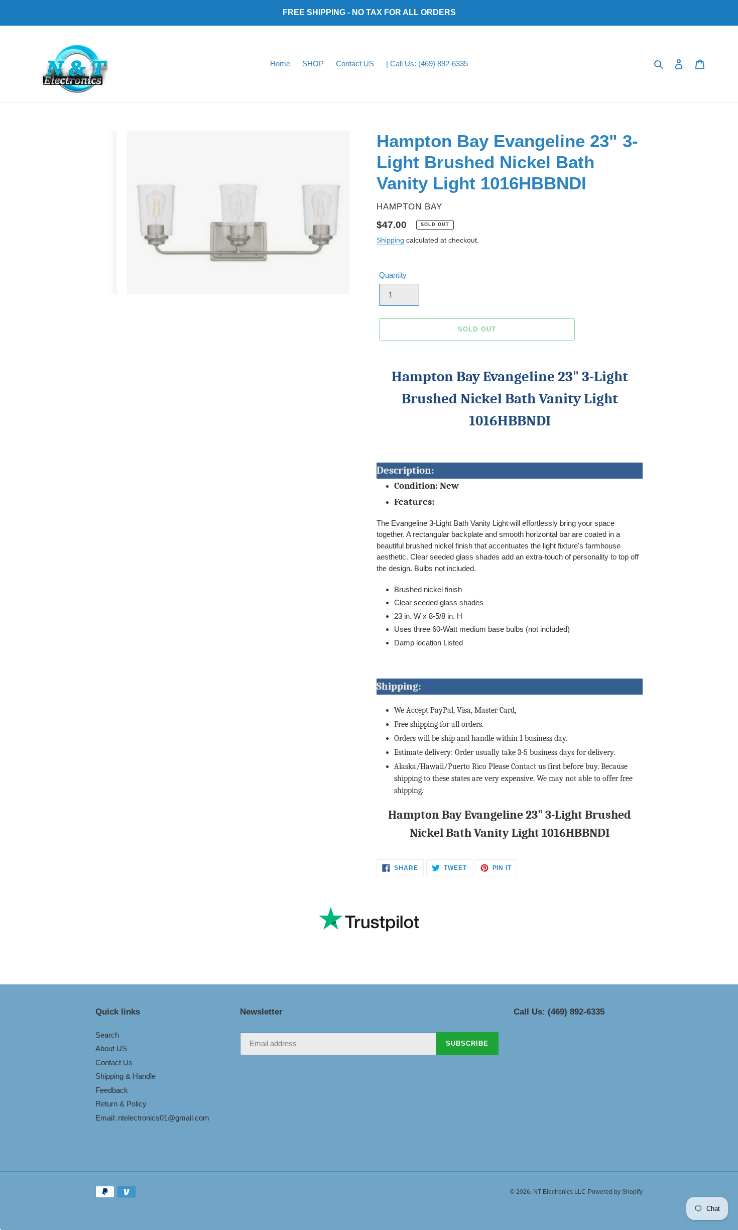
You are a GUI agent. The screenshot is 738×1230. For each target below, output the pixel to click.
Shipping (390, 240)
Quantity (393, 275)
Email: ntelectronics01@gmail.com (152, 1117)
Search (107, 1035)
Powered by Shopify (615, 1191)
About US (111, 1048)
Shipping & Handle (125, 1076)
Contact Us (114, 1062)
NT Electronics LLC (559, 1191)
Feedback (111, 1090)
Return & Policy (121, 1103)
